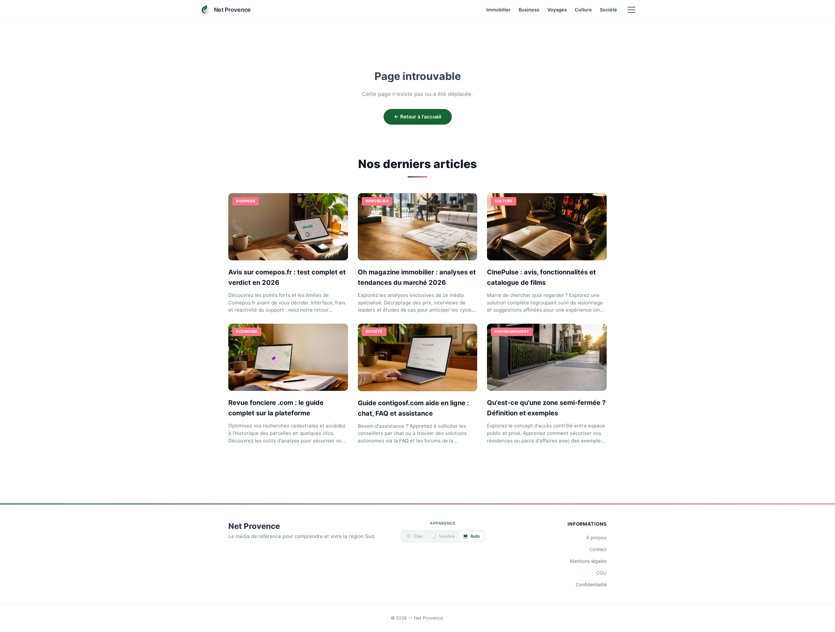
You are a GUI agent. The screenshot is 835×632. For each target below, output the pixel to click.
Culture (583, 9)
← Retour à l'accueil (417, 117)
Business (529, 9)
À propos (596, 537)
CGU (601, 573)
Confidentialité (591, 584)
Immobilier (498, 9)
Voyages (557, 9)
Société (608, 9)
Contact (598, 549)
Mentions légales (588, 561)
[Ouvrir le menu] (631, 10)
